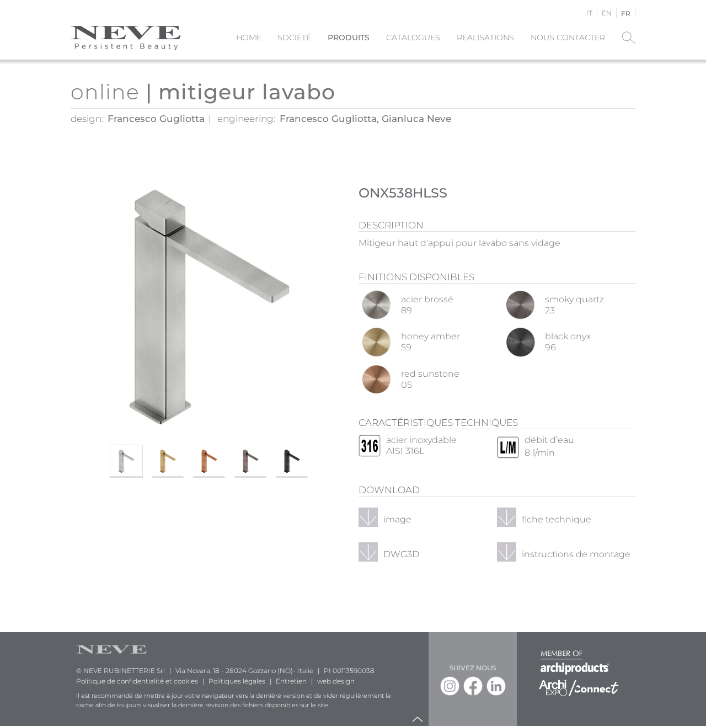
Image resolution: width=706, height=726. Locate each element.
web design (336, 681)
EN (607, 13)
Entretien (291, 681)
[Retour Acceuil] (126, 37)
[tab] (126, 461)
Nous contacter (568, 37)
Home (248, 37)
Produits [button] (349, 37)
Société (294, 37)
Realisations (485, 37)
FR (625, 13)
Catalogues (413, 37)
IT (589, 13)
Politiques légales (236, 681)
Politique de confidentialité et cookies (137, 681)
